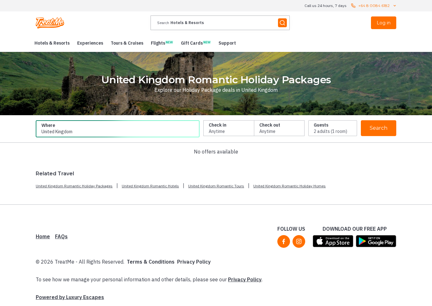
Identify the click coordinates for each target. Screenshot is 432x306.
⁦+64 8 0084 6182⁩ (374, 5)
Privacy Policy (194, 262)
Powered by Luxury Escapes (70, 297)
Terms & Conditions (151, 262)
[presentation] (220, 23)
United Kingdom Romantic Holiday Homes (289, 186)
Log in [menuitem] (384, 23)
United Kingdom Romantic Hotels (150, 186)
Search (378, 128)
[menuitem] (52, 43)
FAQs (61, 236)
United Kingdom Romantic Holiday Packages (74, 186)
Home (43, 236)
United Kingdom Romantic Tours (216, 186)
